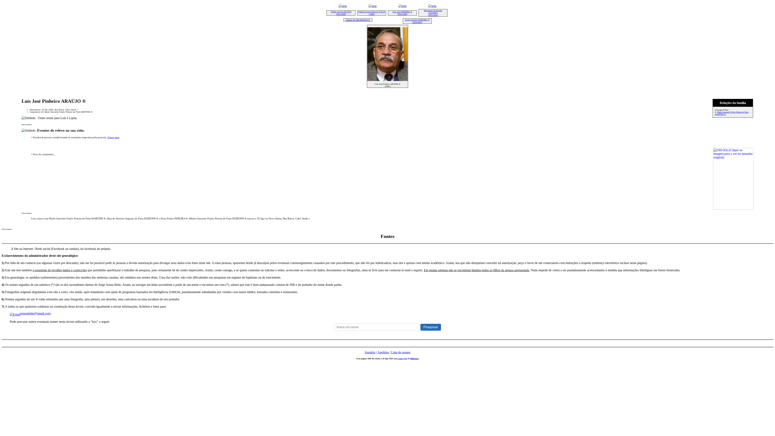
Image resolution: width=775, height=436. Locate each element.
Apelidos (383, 352)
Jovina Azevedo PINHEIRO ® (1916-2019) (417, 21)
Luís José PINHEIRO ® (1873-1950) (402, 13)
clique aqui (113, 137)
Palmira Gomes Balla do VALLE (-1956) (371, 13)
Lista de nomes (400, 352)
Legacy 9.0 (402, 358)
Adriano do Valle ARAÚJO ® (358, 20)
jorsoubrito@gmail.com (35, 313)
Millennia (414, 358)
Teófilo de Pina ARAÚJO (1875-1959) (341, 13)
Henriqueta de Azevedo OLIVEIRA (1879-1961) (433, 12)
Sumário (370, 352)
